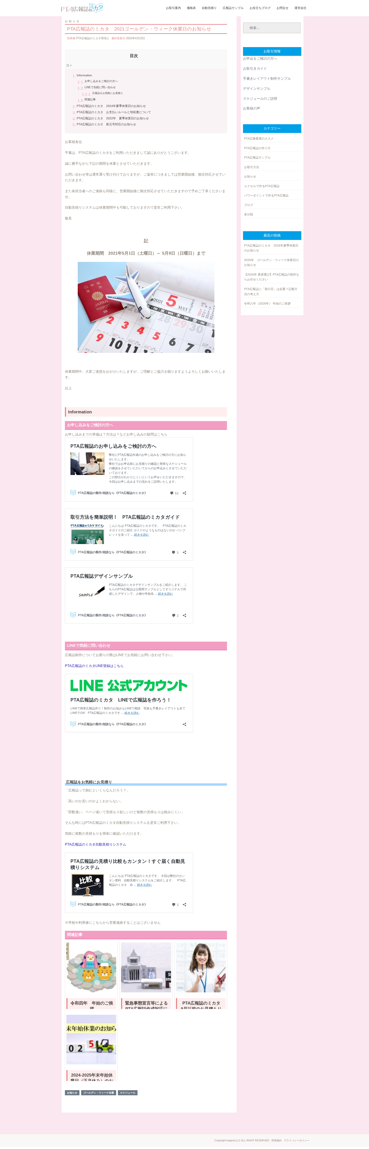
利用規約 (276, 1140)
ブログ (248, 205)
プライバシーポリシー (296, 1140)
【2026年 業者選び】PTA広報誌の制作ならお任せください (271, 277)
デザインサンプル (256, 88)
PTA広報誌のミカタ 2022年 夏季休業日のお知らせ (113, 118)
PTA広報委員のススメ (259, 138)
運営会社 (300, 8)
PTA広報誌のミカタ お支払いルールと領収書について (114, 112)
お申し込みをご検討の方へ (101, 81)
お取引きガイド (255, 68)
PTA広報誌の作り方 (257, 148)
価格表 (191, 8)
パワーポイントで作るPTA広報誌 (266, 195)
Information (84, 75)
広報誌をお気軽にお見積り (107, 93)
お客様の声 (251, 108)
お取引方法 (251, 167)
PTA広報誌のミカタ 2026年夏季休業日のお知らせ (271, 248)
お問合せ (282, 8)
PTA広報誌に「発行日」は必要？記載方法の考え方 (270, 291)
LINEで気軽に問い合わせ (100, 87)
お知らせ (72, 21)
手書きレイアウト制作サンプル (267, 78)
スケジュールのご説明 (260, 98)
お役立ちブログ (260, 8)
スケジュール (127, 1092)
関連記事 (90, 99)
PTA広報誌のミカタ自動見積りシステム (95, 844)
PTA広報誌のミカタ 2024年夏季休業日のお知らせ (111, 106)
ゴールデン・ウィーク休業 (98, 1092)
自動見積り (209, 8)
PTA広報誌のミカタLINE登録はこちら (94, 666)
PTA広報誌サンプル (257, 157)
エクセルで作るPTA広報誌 (262, 186)
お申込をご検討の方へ (260, 58)
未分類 (248, 214)
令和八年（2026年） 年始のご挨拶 (267, 303)
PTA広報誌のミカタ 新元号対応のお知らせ (106, 124)
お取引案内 (173, 8)
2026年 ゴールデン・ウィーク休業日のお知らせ (271, 262)
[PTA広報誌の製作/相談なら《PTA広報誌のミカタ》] (82, 8)
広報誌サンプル (233, 8)
